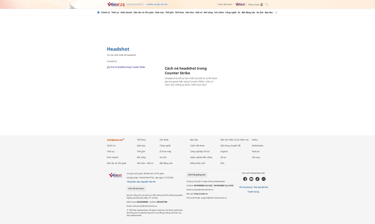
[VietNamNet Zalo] (264, 180)
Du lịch (259, 12)
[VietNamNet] (98, 12)
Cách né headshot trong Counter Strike (186, 70)
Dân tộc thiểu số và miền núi (234, 139)
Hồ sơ (223, 157)
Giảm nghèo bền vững (201, 157)
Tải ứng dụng (245, 187)
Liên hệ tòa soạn (136, 188)
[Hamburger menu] (276, 12)
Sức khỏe (219, 12)
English (224, 151)
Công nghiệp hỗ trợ (199, 151)
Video (254, 139)
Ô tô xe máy (165, 151)
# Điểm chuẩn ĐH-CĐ (156, 4)
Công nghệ (230, 12)
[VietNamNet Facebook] (245, 180)
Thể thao (179, 12)
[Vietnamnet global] (240, 5)
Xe (239, 12)
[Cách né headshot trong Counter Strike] (135, 84)
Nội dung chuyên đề (230, 145)
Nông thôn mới (197, 163)
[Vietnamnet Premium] (116, 141)
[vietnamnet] (116, 5)
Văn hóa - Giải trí (193, 12)
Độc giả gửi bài (261, 187)
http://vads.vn (201, 193)
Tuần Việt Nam (225, 4)
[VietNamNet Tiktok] (257, 180)
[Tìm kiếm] (266, 4)
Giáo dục (159, 12)
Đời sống (208, 12)
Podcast (256, 151)
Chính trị (105, 12)
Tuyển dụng (253, 191)
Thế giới (169, 12)
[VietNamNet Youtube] (251, 180)
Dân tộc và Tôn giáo (144, 12)
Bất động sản (248, 12)
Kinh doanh (126, 12)
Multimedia (257, 145)
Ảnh (222, 163)
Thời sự (115, 12)
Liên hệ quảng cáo (196, 174)
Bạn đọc (269, 12)
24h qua (256, 157)
